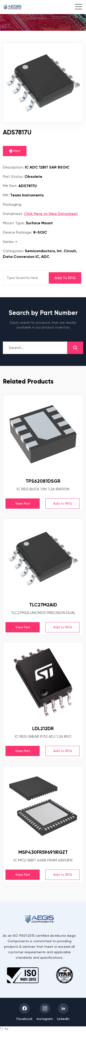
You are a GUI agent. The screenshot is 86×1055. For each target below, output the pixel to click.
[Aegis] (12, 7)
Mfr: (6, 195)
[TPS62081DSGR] (43, 434)
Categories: (13, 251)
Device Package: (17, 232)
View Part (22, 503)
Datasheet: (13, 213)
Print (16, 151)
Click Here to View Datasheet (51, 213)
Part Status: (13, 176)
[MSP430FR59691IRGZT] (43, 805)
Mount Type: (14, 223)
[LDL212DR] (43, 682)
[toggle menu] (76, 7)
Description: (13, 167)
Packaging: (12, 204)
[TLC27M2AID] (43, 558)
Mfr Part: (10, 186)
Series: (8, 241)
